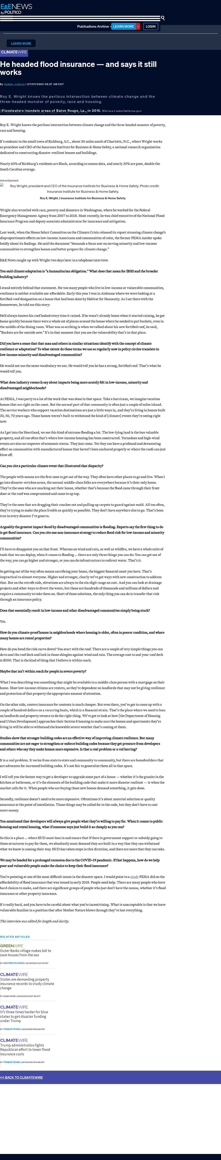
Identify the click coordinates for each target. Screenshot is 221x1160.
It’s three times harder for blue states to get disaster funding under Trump (24, 1016)
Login (151, 26)
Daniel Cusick (14, 84)
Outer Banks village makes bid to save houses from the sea (25, 952)
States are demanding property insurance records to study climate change (27, 984)
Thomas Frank (11, 1029)
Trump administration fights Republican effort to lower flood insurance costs (25, 1049)
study (134, 876)
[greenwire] (12, 945)
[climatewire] (14, 974)
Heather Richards (13, 963)
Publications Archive (93, 26)
